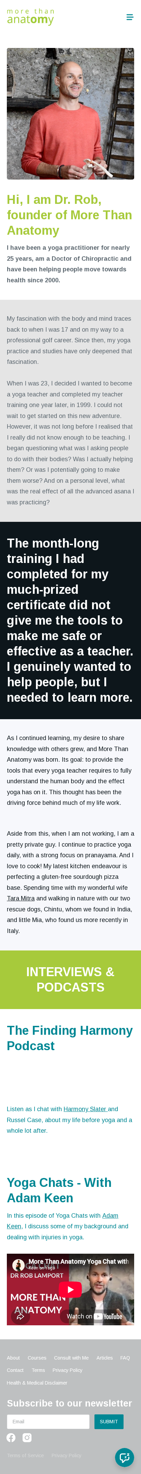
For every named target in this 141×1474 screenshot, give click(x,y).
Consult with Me (71, 1358)
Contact (15, 1370)
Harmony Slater (86, 1109)
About (13, 1358)
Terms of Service (25, 1455)
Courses (37, 1358)
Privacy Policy (67, 1370)
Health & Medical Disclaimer (37, 1383)
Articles (105, 1358)
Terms (38, 1370)
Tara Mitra (21, 898)
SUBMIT (109, 1421)
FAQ (125, 1358)
